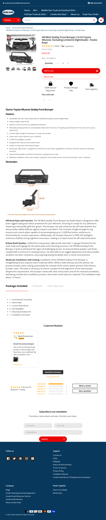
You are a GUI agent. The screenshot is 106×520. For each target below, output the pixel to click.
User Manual (55, 286)
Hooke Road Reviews (14, 499)
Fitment (37, 286)
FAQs (55, 458)
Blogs (8, 490)
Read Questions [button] (53, 376)
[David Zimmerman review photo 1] (15, 359)
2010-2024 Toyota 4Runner (22, 28)
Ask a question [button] (85, 391)
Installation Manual (60, 474)
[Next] (49, 99)
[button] (47, 46)
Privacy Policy (58, 471)
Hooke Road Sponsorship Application (20, 493)
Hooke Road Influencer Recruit (18, 496)
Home (8, 28)
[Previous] (44, 99)
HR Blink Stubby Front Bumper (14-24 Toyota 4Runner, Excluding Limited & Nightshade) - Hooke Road (45, 30)
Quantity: (49, 63)
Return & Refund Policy (62, 464)
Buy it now (48, 77)
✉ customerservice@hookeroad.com (16, 3)
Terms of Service (59, 468)
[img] (18, 333)
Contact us (57, 455)
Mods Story (57, 493)
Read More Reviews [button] (53, 372)
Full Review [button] (17, 364)
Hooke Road (47, 49)
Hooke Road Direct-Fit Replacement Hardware (71, 477)
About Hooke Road (13, 502)
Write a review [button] (85, 386)
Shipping (56, 461)
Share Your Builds (60, 490)
